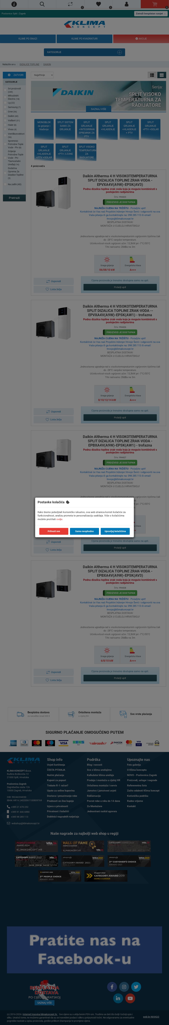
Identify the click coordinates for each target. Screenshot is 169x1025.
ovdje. (59, 519)
